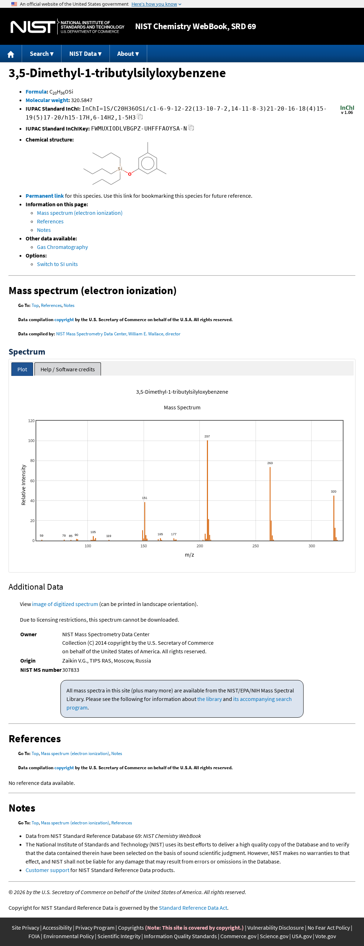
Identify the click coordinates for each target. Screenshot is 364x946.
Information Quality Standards (180, 936)
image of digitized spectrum (65, 603)
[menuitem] (11, 53)
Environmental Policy (68, 936)
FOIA (34, 936)
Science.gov (274, 936)
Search (39, 53)
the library (209, 698)
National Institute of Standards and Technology (67, 26)
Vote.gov (325, 936)
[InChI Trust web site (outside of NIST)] (347, 113)
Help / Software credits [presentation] (68, 369)
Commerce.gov (238, 936)
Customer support (47, 869)
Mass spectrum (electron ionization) (80, 212)
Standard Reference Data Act (193, 907)
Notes (44, 229)
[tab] (22, 369)
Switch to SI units (57, 263)
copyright (64, 320)
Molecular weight (47, 99)
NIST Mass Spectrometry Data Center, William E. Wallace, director (118, 334)
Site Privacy (25, 927)
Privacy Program (94, 927)
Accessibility (57, 927)
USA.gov (302, 936)
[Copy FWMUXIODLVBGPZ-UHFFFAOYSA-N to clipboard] (191, 129)
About (125, 53)
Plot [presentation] (22, 369)
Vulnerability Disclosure (275, 927)
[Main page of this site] (11, 53)
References (50, 221)
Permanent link (45, 195)
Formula (36, 91)
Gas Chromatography (62, 246)
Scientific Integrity (118, 936)
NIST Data (83, 53)
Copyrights (131, 927)
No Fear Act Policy (328, 927)
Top (35, 305)
